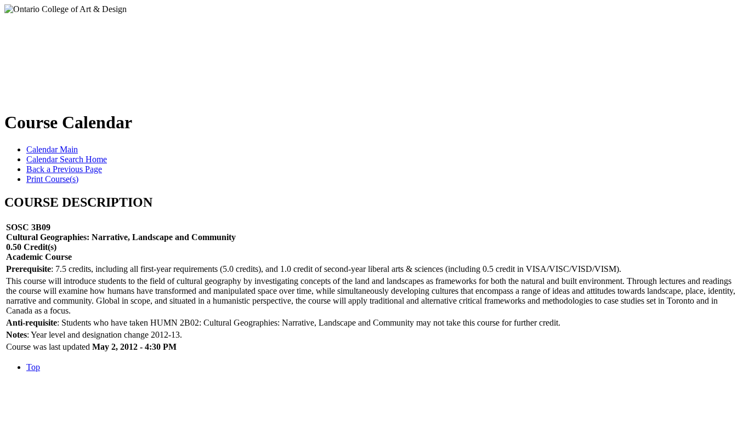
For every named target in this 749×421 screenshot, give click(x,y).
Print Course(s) (52, 179)
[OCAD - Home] (114, 54)
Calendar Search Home (66, 159)
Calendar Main (52, 149)
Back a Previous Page (64, 169)
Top (33, 367)
